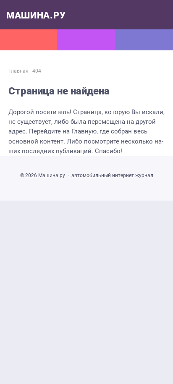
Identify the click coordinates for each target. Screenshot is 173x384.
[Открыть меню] (29, 39)
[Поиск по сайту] (144, 39)
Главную (84, 131)
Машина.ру (36, 15)
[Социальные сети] (86, 39)
